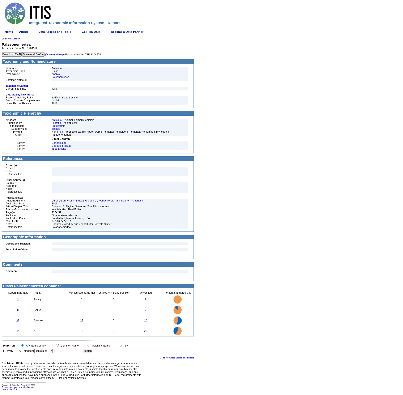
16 (145, 320)
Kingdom (29, 350)
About (23, 31)
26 (145, 331)
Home (9, 31)
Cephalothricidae (61, 145)
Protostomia (58, 125)
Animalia (57, 120)
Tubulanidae (59, 148)
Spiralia (56, 128)
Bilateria (56, 123)
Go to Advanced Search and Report (177, 358)
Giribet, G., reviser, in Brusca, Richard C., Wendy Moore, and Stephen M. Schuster (98, 200)
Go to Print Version (11, 39)
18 (81, 331)
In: (4, 350)
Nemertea (57, 131)
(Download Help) (55, 54)
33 (17, 320)
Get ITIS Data (91, 31)
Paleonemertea (60, 77)
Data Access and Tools (54, 31)
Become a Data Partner (127, 31)
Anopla (56, 74)
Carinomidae (59, 142)
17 (81, 320)
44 (17, 331)
